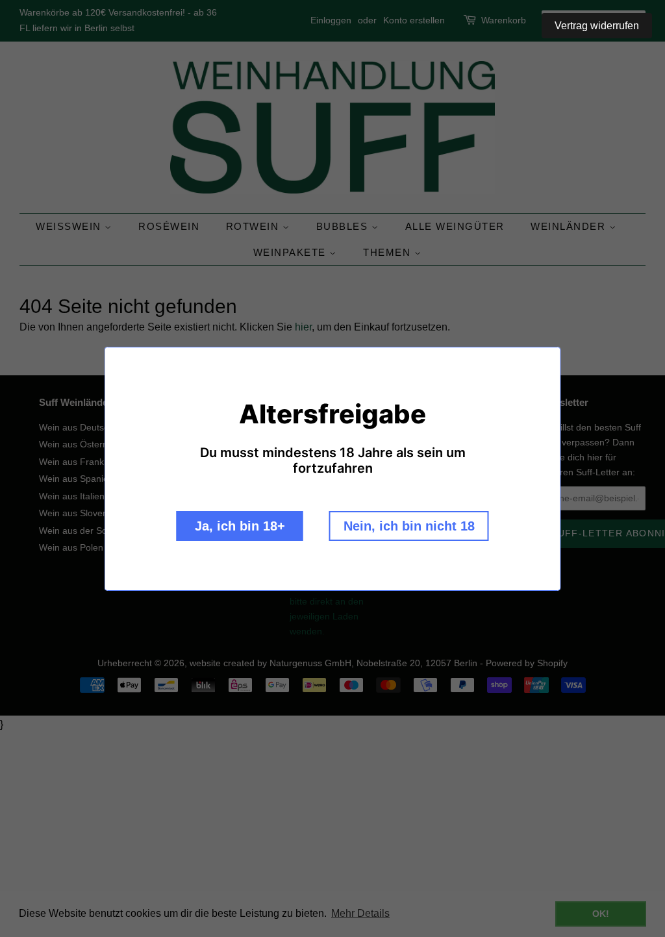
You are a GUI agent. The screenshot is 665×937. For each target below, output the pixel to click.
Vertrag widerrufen (597, 25)
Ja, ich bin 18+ (240, 526)
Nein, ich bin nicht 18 (409, 526)
